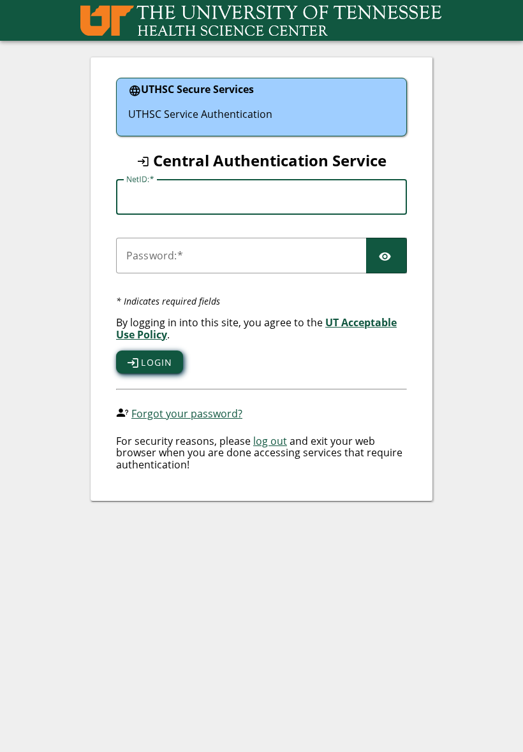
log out (270, 441)
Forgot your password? (186, 414)
